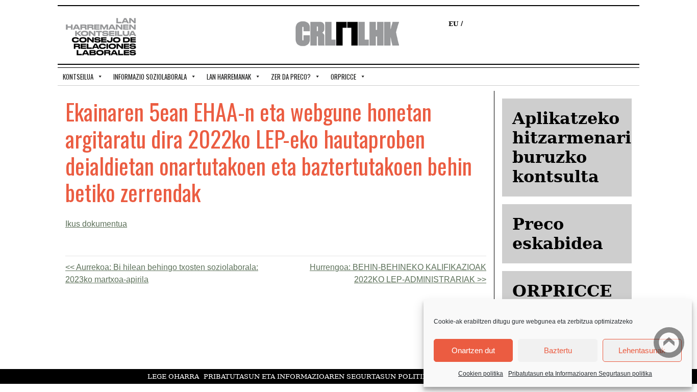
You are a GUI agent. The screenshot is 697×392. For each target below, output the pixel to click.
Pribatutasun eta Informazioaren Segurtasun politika (580, 373)
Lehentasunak (641, 350)
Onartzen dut (473, 350)
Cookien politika (480, 373)
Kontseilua (78, 76)
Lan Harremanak (229, 76)
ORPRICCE (343, 76)
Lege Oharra (173, 376)
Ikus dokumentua (96, 223)
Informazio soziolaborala (150, 76)
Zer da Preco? (291, 76)
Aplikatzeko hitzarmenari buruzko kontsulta (571, 147)
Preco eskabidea (557, 233)
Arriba (669, 342)
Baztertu (558, 350)
